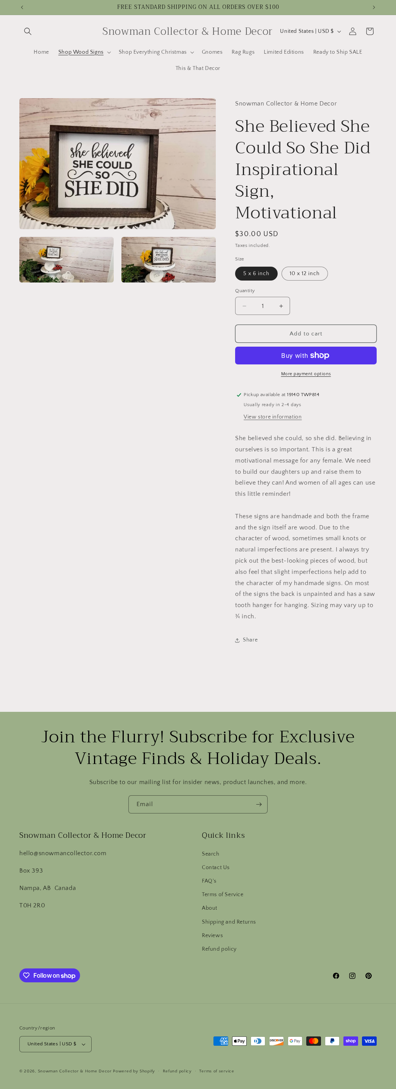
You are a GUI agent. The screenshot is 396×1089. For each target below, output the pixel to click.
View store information (273, 417)
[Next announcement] (373, 7)
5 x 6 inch (256, 274)
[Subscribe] (258, 804)
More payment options (306, 373)
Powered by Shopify (134, 1071)
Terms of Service (223, 895)
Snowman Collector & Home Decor (75, 1071)
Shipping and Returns (229, 922)
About (209, 908)
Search (211, 854)
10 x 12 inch (305, 274)
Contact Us (216, 867)
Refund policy (219, 949)
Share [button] (250, 640)
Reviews (212, 935)
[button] (27, 31)
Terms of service (216, 1071)
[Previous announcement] (22, 7)
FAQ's (209, 881)
